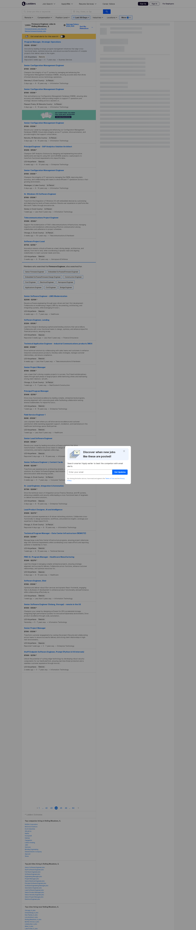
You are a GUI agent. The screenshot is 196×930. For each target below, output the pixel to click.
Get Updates (120, 472)
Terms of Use (109, 478)
